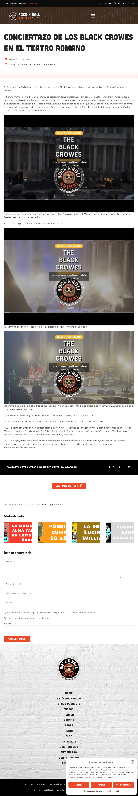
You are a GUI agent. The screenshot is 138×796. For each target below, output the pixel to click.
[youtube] (110, 3)
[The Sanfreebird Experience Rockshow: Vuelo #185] (120, 532)
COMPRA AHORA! (31, 3)
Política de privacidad (104, 791)
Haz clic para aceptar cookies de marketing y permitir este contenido (69, 163)
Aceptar (78, 785)
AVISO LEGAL (30, 784)
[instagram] (115, 3)
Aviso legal (118, 791)
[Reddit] (119, 467)
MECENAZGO (69, 752)
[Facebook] (109, 467)
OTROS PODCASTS (69, 703)
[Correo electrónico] (128, 467)
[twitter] (105, 3)
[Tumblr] (124, 467)
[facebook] (101, 3)
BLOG (69, 736)
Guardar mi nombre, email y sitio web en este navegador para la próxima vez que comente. (51, 612)
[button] (132, 762)
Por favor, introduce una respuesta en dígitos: (26, 618)
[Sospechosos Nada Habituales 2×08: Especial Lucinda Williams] (86, 532)
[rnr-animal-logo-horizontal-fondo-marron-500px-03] (24, 12)
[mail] (133, 3)
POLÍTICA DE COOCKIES (46, 784)
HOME (69, 693)
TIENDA (69, 730)
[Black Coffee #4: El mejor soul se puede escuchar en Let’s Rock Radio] (18, 532)
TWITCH (69, 714)
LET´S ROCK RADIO (69, 698)
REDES (69, 725)
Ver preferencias (123, 785)
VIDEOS (69, 709)
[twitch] (119, 3)
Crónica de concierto (31, 64)
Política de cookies (88, 791)
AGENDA (69, 720)
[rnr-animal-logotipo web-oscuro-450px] (69, 656)
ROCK (52, 64)
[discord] (128, 3)
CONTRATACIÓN (69, 757)
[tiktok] (124, 3)
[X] (114, 467)
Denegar (101, 785)
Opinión (45, 64)
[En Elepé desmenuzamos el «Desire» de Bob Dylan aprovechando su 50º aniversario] (52, 532)
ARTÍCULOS (69, 741)
